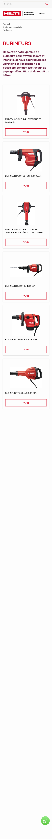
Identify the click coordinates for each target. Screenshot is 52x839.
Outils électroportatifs (12, 27)
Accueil (6, 24)
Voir (26, 132)
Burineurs (7, 30)
